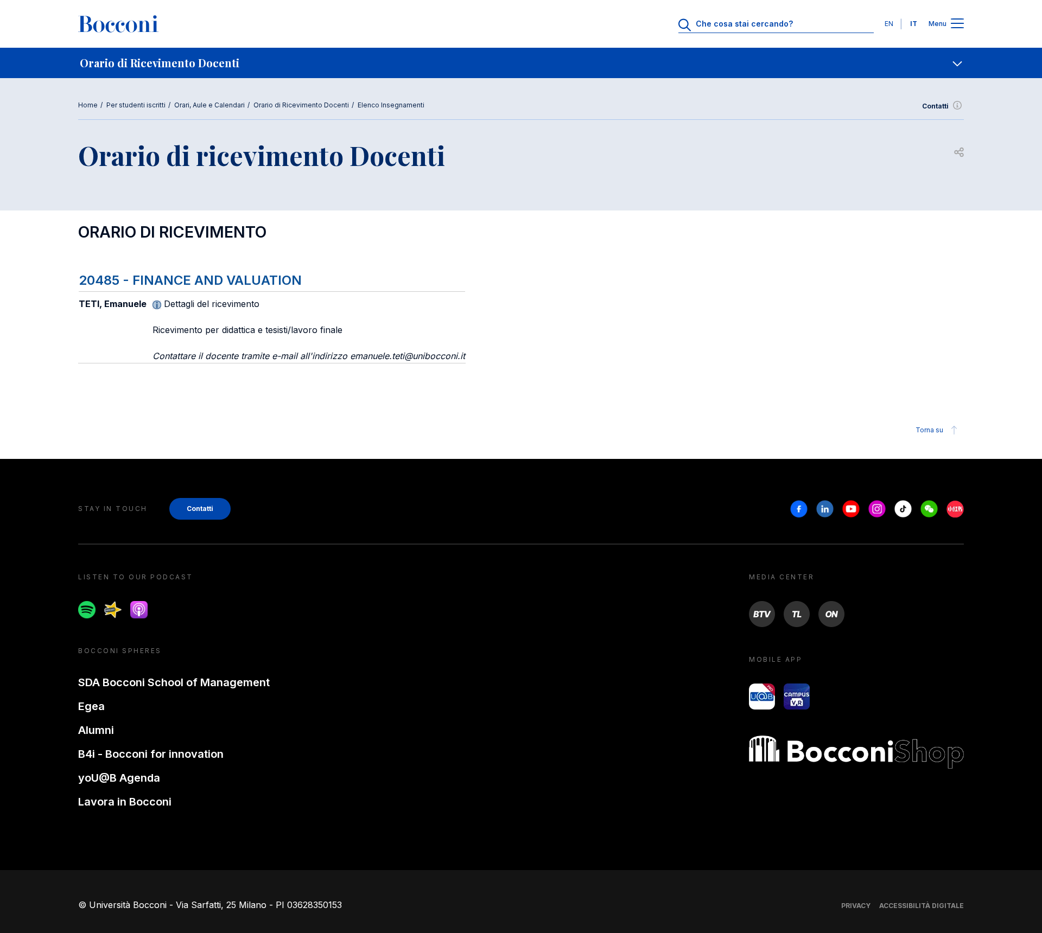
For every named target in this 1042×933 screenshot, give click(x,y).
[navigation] (521, 63)
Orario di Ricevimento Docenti (301, 105)
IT (913, 24)
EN (889, 24)
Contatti (935, 106)
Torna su (929, 430)
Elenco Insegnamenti (391, 105)
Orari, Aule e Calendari (209, 105)
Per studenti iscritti (136, 105)
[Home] (118, 24)
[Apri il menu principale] (957, 24)
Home (88, 105)
